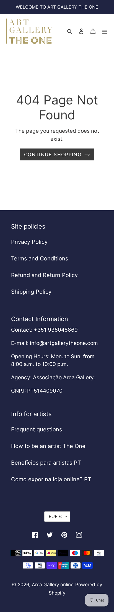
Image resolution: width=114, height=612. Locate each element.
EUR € (55, 516)
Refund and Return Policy (44, 275)
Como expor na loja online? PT (51, 479)
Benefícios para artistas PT (46, 462)
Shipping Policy (31, 291)
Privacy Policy (29, 242)
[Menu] (104, 31)
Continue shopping (53, 154)
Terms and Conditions (39, 258)
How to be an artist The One (48, 446)
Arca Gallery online (53, 584)
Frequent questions (36, 429)
